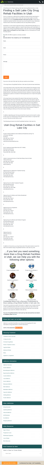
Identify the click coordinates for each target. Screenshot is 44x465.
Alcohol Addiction (7, 367)
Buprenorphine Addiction (8, 373)
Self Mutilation (6, 415)
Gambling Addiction (7, 409)
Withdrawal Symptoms (8, 435)
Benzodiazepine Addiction (8, 370)
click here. (15, 314)
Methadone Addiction (7, 389)
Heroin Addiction (7, 381)
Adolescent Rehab (7, 350)
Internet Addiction (7, 412)
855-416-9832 (19, 327)
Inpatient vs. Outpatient (8, 355)
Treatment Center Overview (9, 336)
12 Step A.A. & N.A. (7, 339)
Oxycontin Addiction (7, 392)
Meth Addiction (6, 386)
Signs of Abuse (6, 430)
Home (5, 5)
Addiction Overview (7, 365)
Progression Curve (7, 432)
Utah (8, 5)
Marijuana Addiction (7, 384)
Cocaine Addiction (7, 375)
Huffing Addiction (7, 395)
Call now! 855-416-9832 (9, 463)
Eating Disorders (7, 407)
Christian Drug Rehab (8, 342)
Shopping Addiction (7, 420)
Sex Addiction (6, 418)
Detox (4, 352)
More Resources (6, 441)
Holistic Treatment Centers (9, 344)
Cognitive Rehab (6, 347)
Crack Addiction (6, 378)
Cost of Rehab (6, 438)
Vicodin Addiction (7, 397)
